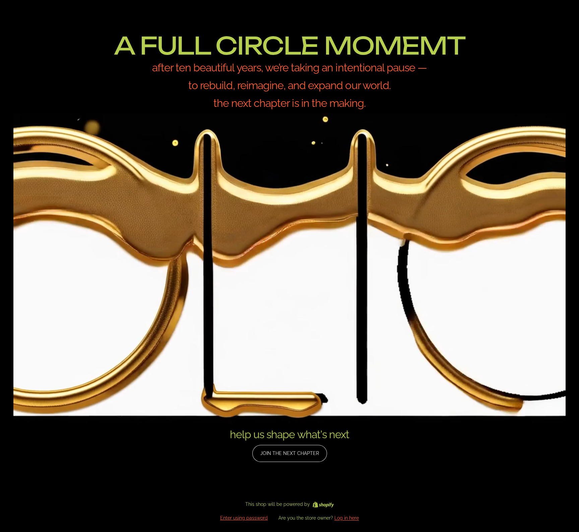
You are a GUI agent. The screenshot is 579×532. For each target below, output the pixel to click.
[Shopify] (323, 505)
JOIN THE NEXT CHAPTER (289, 453)
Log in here (346, 518)
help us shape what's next (289, 434)
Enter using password (244, 518)
